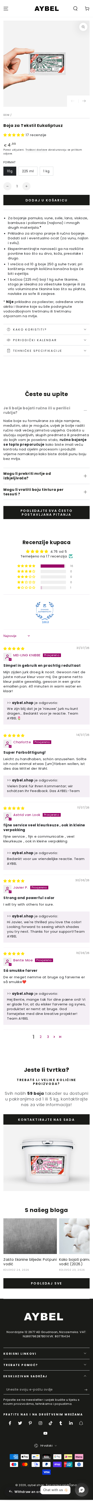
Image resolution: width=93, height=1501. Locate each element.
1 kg (46, 171)
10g (10, 171)
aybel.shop (36, 1485)
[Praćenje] (84, 101)
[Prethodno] (72, 101)
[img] (14, 648)
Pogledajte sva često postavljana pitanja (47, 512)
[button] (75, 8)
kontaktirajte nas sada (46, 1119)
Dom (6, 115)
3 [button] (48, 1036)
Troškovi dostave (36, 149)
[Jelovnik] (6, 8)
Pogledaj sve (46, 1283)
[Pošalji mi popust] (87, 1390)
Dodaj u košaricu (47, 200)
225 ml (28, 171)
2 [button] (41, 1036)
